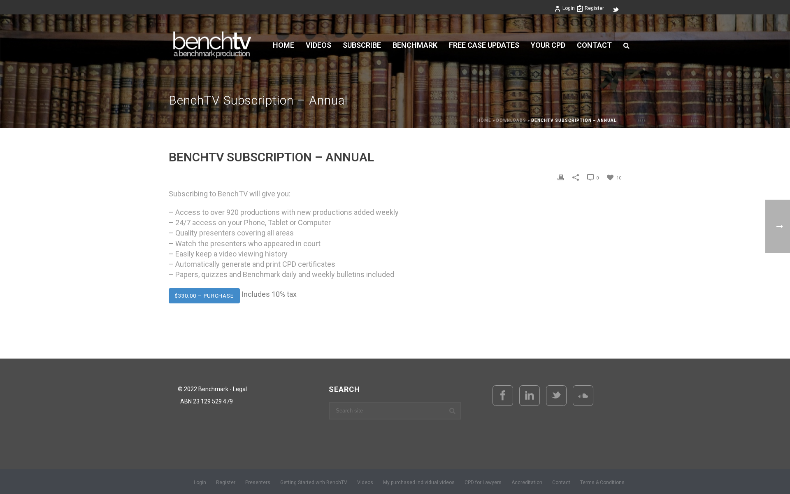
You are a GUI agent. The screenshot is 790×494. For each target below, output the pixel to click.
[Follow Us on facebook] (503, 395)
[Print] (561, 177)
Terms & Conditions (602, 482)
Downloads (511, 120)
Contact (594, 45)
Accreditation (526, 482)
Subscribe (362, 45)
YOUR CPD (548, 45)
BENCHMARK (415, 45)
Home (283, 45)
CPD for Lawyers (483, 482)
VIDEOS (318, 45)
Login (568, 8)
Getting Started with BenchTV (313, 482)
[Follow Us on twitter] (556, 395)
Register (594, 8)
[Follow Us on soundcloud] (583, 395)
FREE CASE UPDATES (484, 45)
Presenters (257, 482)
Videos (365, 482)
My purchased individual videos (419, 482)
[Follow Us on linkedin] (529, 395)
